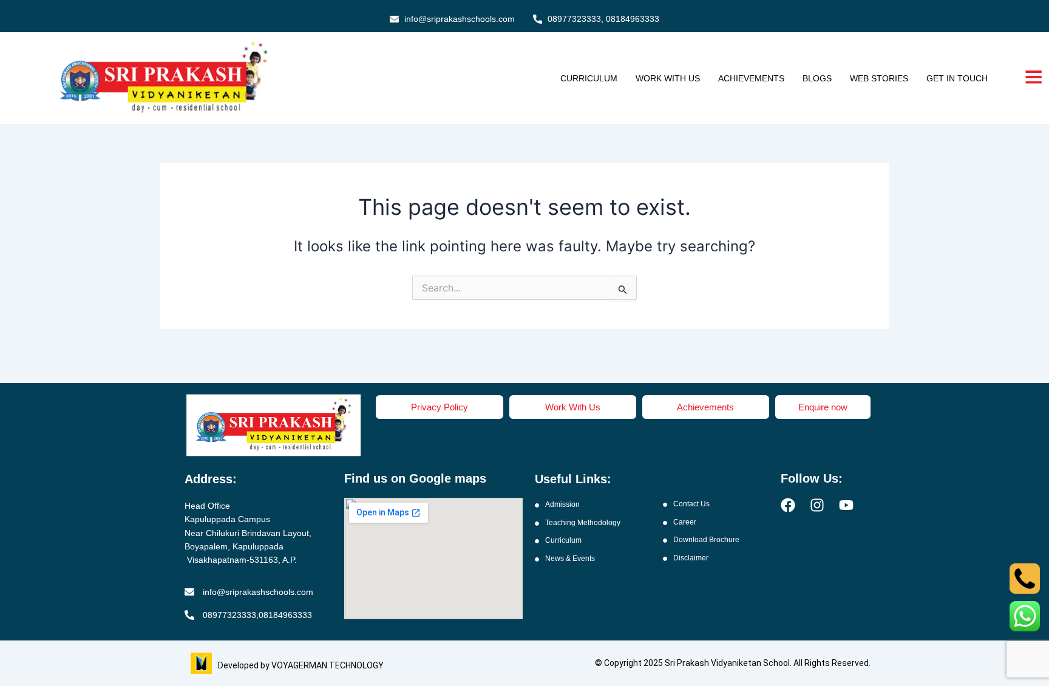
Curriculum (588, 78)
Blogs (817, 78)
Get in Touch (957, 78)
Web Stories (879, 78)
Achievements (751, 78)
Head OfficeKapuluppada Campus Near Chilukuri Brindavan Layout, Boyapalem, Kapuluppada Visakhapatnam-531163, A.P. (248, 533)
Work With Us (668, 78)
